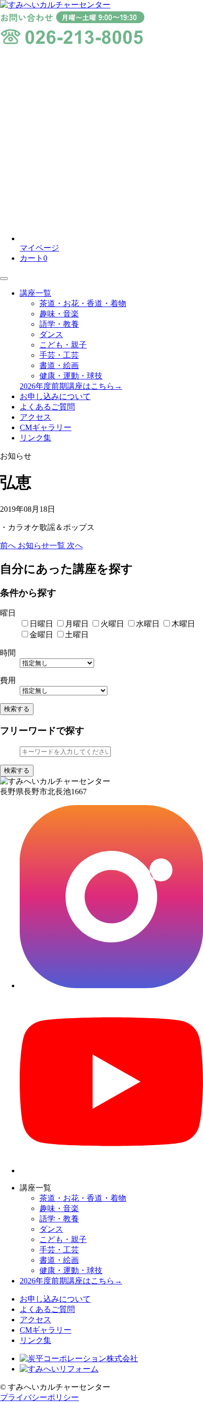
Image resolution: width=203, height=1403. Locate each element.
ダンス (51, 334)
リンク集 (35, 438)
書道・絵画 (59, 365)
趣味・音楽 (59, 314)
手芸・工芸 (59, 355)
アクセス (35, 417)
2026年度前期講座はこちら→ (71, 386)
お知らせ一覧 (42, 545)
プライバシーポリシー (39, 1397)
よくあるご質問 (47, 407)
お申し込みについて (55, 396)
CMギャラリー (45, 427)
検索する (17, 709)
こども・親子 (63, 345)
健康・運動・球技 (70, 376)
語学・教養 (59, 324)
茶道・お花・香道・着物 (82, 303)
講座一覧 (35, 293)
